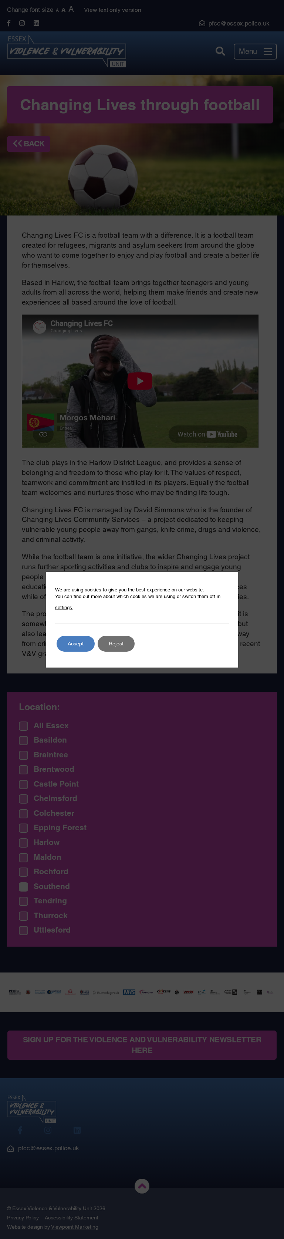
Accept (76, 643)
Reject (116, 643)
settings (63, 607)
